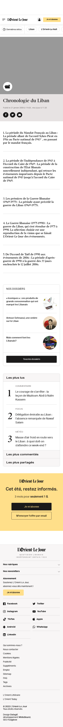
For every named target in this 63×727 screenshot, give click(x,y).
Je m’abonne (31, 506)
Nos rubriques (10, 564)
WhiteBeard (24, 717)
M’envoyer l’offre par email (31, 515)
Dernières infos (14, 29)
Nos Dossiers (15, 289)
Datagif (14, 714)
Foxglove (12, 719)
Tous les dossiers (31, 359)
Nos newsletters (11, 571)
